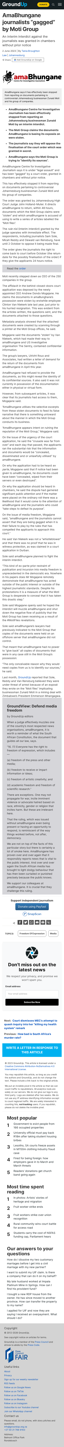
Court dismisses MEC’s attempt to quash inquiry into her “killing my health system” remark (30, 1024)
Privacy (8, 1375)
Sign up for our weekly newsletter (21, 1379)
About (7, 1371)
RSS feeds (9, 1383)
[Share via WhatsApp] (32, 923)
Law (4, 55)
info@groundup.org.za (15, 1426)
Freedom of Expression (32, 933)
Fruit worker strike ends (28, 1206)
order (22, 268)
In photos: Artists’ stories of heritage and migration (31, 1199)
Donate (43, 4)
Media (53, 933)
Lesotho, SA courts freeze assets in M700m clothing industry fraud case (34, 1149)
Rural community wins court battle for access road (35, 1225)
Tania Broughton (31, 50)
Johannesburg (17, 55)
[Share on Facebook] (20, 923)
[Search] (53, 4)
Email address (13, 986)
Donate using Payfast (32, 906)
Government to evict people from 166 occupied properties (34, 1125)
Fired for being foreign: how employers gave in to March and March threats (34, 1162)
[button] (60, 4)
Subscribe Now (32, 1002)
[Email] (37, 923)
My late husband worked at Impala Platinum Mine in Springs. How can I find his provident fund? (29, 1285)
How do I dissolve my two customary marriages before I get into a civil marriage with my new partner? (30, 1263)
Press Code (33, 1345)
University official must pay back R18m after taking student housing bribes (35, 1136)
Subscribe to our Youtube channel (21, 1407)
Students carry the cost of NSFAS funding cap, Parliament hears (34, 1234)
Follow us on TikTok (14, 1391)
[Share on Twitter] (26, 923)
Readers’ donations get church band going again (33, 1172)
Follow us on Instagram (15, 1403)
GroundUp (24, 677)
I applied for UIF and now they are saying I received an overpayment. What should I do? (32, 1314)
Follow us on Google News (17, 1387)
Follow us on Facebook (15, 1395)
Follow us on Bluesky (14, 1399)
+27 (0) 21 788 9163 (14, 1429)
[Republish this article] (48, 923)
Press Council (41, 1342)
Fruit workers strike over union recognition (32, 1216)
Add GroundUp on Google (29, 60)
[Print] (43, 923)
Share (8, 60)
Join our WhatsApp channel (18, 1411)
